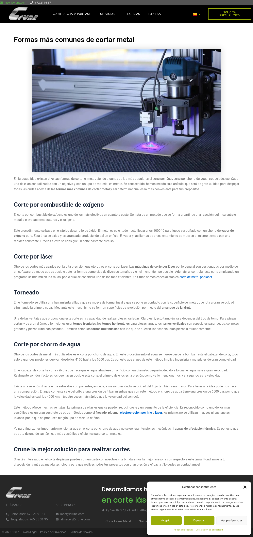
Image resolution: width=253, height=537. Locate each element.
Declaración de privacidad (209, 529)
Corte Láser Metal (118, 521)
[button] (245, 487)
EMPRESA (154, 14)
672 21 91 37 (43, 2)
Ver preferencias (232, 520)
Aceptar (166, 520)
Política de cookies (184, 529)
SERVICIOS (107, 14)
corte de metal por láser (195, 277)
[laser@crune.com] (1, 2)
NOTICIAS (133, 14)
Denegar (199, 520)
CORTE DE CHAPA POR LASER (72, 14)
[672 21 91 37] (31, 2)
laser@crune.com (15, 2)
